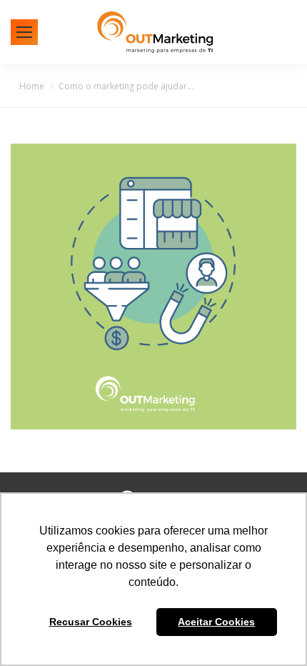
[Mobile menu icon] (24, 32)
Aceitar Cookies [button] (216, 621)
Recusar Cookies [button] (90, 621)
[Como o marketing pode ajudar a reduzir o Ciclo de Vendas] (153, 286)
